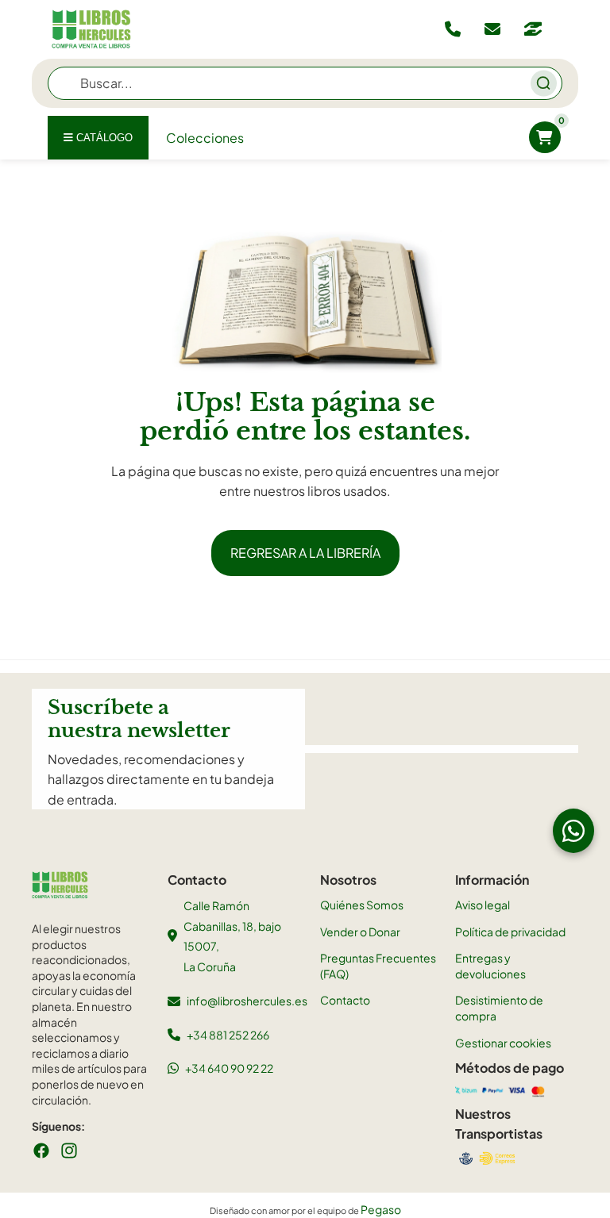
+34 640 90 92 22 (229, 1068)
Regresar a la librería (305, 552)
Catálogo (103, 138)
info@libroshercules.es (247, 1000)
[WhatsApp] (573, 831)
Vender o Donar (360, 931)
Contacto (345, 1000)
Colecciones (205, 137)
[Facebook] (41, 1150)
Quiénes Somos (361, 904)
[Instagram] (69, 1150)
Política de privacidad (510, 931)
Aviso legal (482, 904)
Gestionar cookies (503, 1042)
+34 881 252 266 (228, 1035)
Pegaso (381, 1209)
